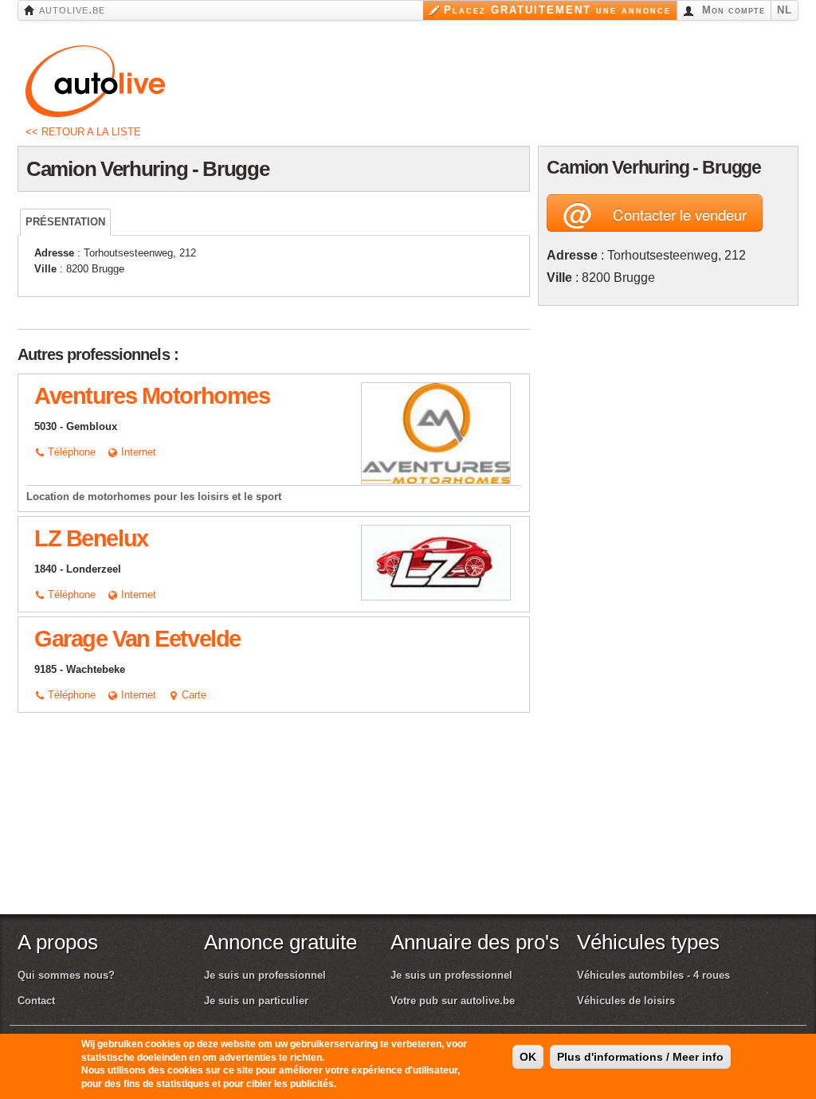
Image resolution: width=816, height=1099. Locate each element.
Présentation (65, 222)
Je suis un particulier (256, 1001)
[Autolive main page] (95, 80)
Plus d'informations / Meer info (640, 1056)
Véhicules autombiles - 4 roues (653, 975)
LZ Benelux (91, 538)
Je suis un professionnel (265, 975)
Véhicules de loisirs (626, 1001)
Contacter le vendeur (655, 213)
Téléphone (70, 452)
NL (784, 10)
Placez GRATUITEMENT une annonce (557, 10)
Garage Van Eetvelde (137, 638)
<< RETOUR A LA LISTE (83, 132)
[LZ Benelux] (436, 562)
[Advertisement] (668, 553)
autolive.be (70, 9)
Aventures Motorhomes (151, 396)
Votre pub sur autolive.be (452, 1001)
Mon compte (731, 10)
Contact (36, 1001)
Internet (137, 452)
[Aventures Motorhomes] (436, 433)
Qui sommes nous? (66, 975)
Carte (192, 695)
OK (528, 1056)
